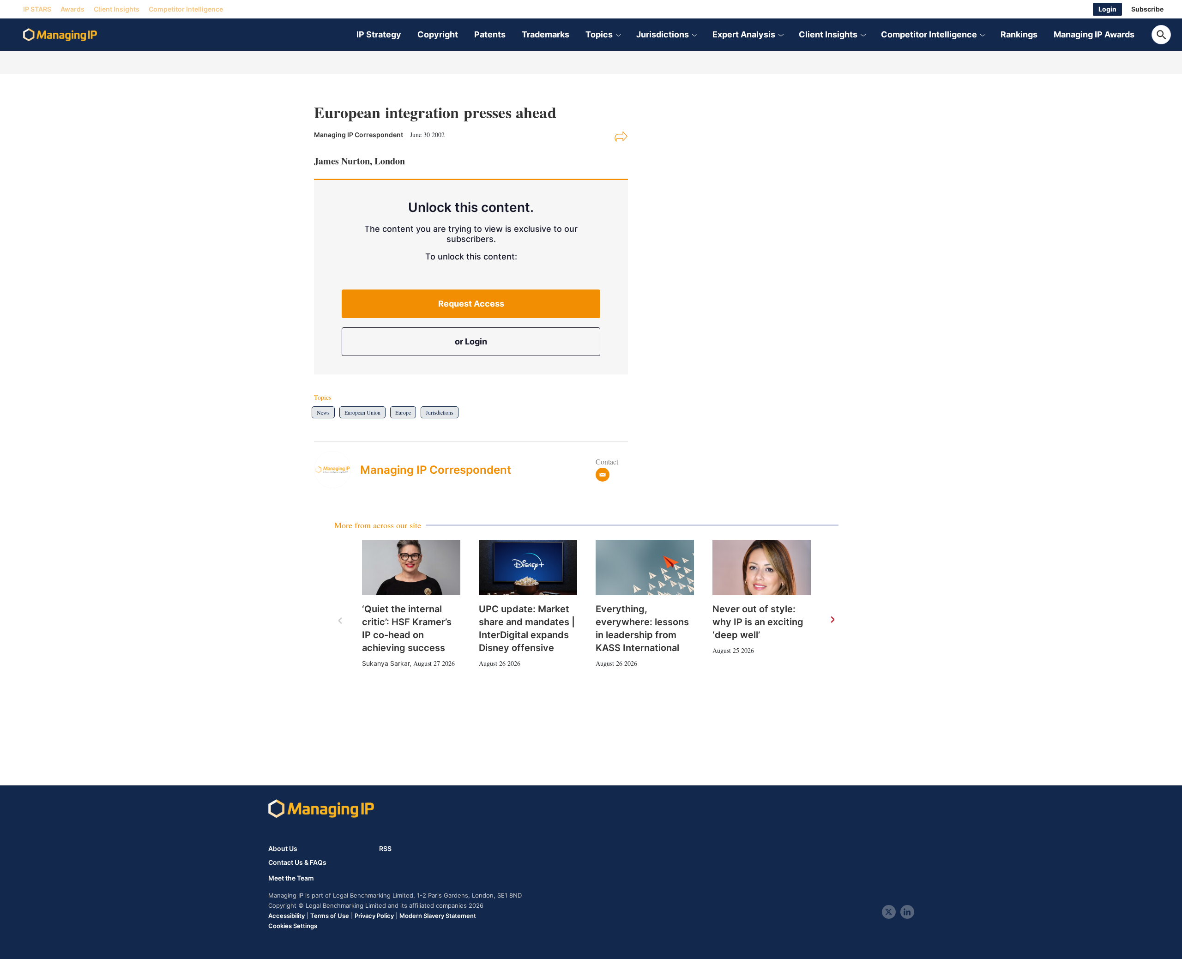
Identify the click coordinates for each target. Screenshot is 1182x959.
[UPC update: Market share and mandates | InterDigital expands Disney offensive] (528, 567)
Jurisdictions (662, 34)
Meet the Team (291, 878)
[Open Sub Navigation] (618, 34)
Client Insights (116, 9)
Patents (490, 34)
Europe (403, 412)
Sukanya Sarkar (386, 663)
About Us (282, 848)
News (323, 412)
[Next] (832, 620)
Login (1107, 9)
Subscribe (1147, 9)
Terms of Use (329, 915)
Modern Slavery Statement (437, 915)
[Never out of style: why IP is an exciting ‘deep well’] (761, 567)
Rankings (1019, 34)
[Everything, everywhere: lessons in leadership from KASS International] (645, 567)
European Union (362, 412)
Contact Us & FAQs (297, 862)
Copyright (437, 34)
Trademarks (545, 34)
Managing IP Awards (1094, 34)
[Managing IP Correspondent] (337, 469)
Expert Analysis (743, 34)
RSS (385, 848)
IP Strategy (378, 34)
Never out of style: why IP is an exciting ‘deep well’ (757, 621)
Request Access (471, 303)
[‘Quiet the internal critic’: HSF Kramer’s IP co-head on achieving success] (411, 567)
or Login (471, 341)
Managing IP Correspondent (435, 469)
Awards (72, 9)
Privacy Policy (374, 915)
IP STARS (37, 9)
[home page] (60, 34)
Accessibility (286, 915)
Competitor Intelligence (186, 9)
